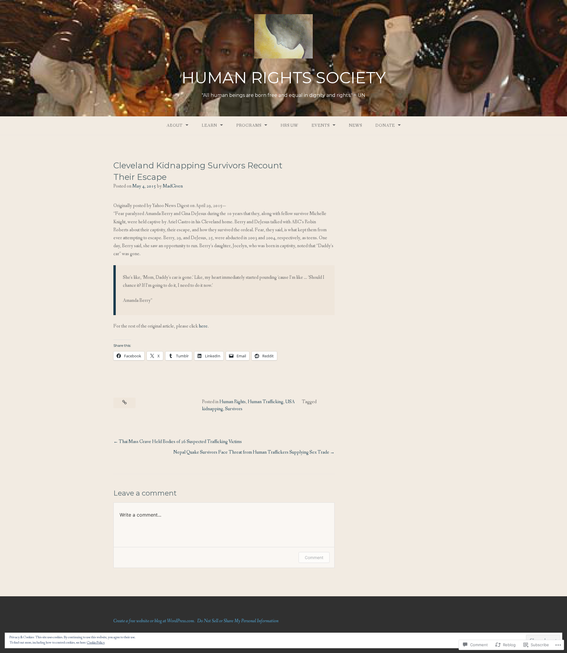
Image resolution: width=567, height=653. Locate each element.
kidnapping (212, 409)
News (355, 125)
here (203, 326)
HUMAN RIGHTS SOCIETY (284, 77)
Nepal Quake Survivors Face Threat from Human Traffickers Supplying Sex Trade (251, 452)
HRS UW (289, 125)
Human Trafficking (265, 402)
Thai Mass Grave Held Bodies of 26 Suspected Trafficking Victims (180, 442)
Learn (209, 125)
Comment (314, 557)
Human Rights (232, 402)
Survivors (233, 409)
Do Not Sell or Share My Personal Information (237, 621)
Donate (385, 125)
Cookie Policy (96, 642)
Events (321, 125)
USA (290, 402)
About (175, 125)
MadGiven (173, 186)
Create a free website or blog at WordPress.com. (154, 621)
